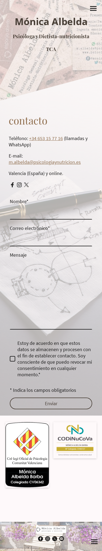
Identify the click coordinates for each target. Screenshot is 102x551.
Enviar (51, 403)
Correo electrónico (30, 228)
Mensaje (18, 255)
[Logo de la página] (51, 58)
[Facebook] (12, 184)
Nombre (19, 201)
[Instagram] (19, 184)
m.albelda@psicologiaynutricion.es (45, 162)
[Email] (61, 538)
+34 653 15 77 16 (46, 138)
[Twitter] (26, 184)
